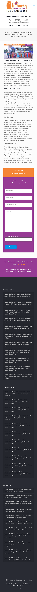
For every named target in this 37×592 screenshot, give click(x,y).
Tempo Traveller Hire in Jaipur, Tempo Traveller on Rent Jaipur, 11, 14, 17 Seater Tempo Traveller (18, 394)
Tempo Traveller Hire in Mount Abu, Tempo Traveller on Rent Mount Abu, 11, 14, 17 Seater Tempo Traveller (18, 410)
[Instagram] (20, 589)
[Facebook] (17, 589)
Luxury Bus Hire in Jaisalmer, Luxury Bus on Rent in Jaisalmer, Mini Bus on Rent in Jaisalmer (18, 523)
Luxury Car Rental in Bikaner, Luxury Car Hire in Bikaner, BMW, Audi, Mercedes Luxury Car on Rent (18, 344)
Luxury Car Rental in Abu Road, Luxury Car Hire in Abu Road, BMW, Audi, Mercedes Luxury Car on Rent (18, 376)
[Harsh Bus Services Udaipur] (16, 7)
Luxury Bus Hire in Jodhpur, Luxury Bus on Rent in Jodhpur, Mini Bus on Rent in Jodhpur (18, 516)
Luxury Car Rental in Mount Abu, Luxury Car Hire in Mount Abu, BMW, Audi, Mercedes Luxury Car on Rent (17, 312)
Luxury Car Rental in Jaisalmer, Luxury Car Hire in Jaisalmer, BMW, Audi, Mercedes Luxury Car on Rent (18, 336)
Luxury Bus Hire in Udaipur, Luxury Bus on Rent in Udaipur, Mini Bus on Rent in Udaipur (18, 496)
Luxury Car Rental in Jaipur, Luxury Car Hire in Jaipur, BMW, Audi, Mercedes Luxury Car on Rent (18, 296)
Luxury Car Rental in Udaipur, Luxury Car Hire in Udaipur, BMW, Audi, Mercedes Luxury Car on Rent (18, 304)
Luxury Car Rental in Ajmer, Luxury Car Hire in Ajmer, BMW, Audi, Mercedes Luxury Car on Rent (18, 320)
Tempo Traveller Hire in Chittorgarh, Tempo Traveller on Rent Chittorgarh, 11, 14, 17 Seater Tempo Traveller (18, 466)
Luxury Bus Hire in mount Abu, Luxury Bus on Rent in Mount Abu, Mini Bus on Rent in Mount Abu (18, 503)
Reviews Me (21, 264)
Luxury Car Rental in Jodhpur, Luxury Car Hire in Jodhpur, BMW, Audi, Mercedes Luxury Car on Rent (18, 328)
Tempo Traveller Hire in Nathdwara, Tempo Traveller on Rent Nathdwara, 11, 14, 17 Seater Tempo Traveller (18, 450)
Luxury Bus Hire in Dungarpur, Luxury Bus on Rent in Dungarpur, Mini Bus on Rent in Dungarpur (18, 544)
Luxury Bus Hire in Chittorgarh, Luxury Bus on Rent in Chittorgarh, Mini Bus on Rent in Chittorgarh (18, 552)
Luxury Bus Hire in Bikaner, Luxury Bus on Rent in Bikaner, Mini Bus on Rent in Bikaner (18, 529)
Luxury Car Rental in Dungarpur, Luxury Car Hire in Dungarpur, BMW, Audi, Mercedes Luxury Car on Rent (17, 360)
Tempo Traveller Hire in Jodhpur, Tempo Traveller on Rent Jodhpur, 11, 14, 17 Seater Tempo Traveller (17, 426)
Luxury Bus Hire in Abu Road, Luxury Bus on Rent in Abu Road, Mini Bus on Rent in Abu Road (18, 559)
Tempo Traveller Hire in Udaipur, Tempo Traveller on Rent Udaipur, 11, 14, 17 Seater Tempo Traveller (17, 402)
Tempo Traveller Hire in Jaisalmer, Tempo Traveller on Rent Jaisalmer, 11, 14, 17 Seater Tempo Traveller (18, 434)
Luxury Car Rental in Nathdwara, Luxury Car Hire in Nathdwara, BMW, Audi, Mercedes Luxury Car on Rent (17, 352)
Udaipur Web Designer (18, 586)
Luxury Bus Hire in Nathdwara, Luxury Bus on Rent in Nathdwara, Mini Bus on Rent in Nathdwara (18, 536)
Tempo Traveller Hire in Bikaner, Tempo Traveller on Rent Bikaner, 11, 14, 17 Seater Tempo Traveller (17, 442)
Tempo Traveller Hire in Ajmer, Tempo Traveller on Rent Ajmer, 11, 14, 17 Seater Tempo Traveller (18, 418)
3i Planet (27, 584)
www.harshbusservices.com (18, 580)
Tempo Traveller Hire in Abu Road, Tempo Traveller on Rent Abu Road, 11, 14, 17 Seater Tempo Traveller (18, 474)
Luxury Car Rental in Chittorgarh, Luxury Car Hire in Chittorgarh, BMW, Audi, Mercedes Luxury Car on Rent (17, 368)
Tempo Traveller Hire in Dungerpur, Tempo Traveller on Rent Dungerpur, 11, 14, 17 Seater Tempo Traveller (18, 458)
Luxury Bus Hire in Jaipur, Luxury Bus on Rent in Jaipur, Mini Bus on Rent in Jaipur (18, 490)
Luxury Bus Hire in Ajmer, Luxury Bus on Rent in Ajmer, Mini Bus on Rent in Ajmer (18, 510)
